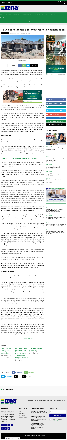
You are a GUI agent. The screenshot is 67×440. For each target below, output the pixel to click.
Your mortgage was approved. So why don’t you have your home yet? (54, 173)
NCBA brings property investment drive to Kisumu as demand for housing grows (56, 225)
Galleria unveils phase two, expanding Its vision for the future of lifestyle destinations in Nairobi (55, 159)
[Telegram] (60, 1)
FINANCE (48, 229)
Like (64, 99)
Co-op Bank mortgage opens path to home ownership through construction (56, 166)
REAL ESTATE (5, 33)
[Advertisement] (56, 87)
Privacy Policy (55, 420)
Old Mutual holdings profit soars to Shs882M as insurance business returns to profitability (38, 418)
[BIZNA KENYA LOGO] (11, 8)
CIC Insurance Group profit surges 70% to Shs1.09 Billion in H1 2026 (39, 413)
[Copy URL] (36, 65)
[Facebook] (56, 1)
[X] (32, 65)
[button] (65, 16)
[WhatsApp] (24, 65)
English (10, 438)
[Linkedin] (64, 1)
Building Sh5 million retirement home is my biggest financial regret (55, 218)
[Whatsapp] (9, 428)
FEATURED (48, 178)
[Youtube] (64, 3)
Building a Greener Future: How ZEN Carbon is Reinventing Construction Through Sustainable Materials (54, 210)
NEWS (47, 156)
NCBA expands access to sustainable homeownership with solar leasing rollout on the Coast (55, 232)
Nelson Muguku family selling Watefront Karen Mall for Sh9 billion (55, 180)
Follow (62, 103)
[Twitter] (58, 1)
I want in (56, 415)
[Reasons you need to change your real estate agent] (56, 139)
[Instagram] (62, 1)
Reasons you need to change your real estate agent (55, 148)
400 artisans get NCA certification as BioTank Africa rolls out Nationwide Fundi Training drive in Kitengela (38, 426)
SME (47, 207)
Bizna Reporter (26, 33)
